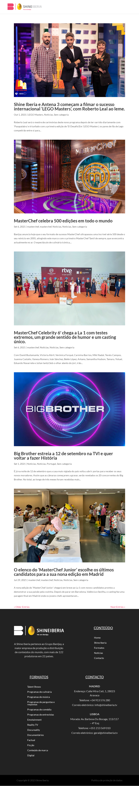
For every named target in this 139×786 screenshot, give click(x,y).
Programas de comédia (39, 709)
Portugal (51, 463)
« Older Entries (21, 606)
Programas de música (38, 697)
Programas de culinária (39, 692)
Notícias (98, 653)
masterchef (33, 226)
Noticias (48, 114)
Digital (30, 755)
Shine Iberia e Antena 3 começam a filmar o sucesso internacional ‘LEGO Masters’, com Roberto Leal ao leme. (69, 106)
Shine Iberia (100, 643)
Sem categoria (61, 114)
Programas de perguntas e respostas (41, 703)
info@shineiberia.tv (106, 704)
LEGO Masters (35, 114)
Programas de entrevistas (40, 714)
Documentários (35, 735)
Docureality (33, 730)
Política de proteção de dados (106, 780)
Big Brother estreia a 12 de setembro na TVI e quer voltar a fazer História (63, 456)
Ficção (30, 745)
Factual (31, 740)
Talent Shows (34, 687)
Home (97, 637)
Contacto (99, 658)
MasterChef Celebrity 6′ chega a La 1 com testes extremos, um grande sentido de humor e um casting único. (65, 337)
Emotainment (34, 720)
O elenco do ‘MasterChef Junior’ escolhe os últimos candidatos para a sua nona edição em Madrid (64, 572)
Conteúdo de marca (37, 750)
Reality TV (32, 725)
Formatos (99, 648)
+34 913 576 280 (100, 700)
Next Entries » (118, 606)
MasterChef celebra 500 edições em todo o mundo (63, 220)
